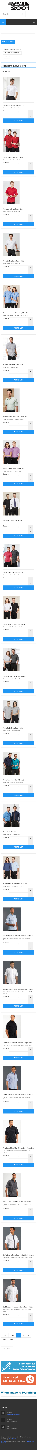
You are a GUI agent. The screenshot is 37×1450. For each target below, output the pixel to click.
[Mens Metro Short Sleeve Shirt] (11, 815)
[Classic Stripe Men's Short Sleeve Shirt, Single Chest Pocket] (12, 972)
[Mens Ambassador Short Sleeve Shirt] (11, 400)
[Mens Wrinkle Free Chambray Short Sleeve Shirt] (11, 296)
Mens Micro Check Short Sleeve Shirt (15, 884)
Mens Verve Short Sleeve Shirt (13, 209)
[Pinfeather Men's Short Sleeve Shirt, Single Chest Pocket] (12, 1078)
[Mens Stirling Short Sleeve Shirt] (11, 244)
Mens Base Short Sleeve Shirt (12, 520)
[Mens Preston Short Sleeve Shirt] (11, 88)
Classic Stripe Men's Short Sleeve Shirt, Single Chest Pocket (18, 989)
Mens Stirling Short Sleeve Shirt (13, 261)
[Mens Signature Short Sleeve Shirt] (11, 659)
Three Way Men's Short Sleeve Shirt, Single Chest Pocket (18, 935)
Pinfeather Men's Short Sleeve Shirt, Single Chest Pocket (18, 1094)
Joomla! (3, 1441)
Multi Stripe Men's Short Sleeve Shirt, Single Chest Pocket (18, 1201)
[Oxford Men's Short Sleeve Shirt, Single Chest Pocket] (12, 1238)
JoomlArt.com (12, 1439)
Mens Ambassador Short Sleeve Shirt (15, 416)
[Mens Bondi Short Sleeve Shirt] (11, 140)
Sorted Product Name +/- (13, 49)
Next (4, 1340)
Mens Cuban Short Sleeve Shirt (13, 572)
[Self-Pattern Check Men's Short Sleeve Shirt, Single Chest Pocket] (12, 1290)
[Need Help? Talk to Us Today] (18, 1379)
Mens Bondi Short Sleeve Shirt (13, 157)
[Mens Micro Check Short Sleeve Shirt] (11, 867)
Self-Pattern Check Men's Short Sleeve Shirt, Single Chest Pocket (18, 1307)
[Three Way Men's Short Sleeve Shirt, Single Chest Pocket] (12, 919)
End (11, 1340)
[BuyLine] (18, 1392)
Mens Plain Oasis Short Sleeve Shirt (14, 780)
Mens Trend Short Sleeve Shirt (13, 365)
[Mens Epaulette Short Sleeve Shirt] (11, 607)
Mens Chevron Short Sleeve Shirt (14, 468)
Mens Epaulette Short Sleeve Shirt (14, 624)
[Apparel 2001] (18, 6)
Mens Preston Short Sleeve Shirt (13, 105)
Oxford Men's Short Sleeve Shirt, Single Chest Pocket (18, 1255)
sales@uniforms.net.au (14, 1414)
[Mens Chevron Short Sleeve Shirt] (11, 452)
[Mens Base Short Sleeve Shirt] (11, 504)
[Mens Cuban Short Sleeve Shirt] (11, 555)
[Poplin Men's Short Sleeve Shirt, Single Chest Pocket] (12, 1026)
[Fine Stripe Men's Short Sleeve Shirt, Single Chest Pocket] (12, 1131)
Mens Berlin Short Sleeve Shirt (13, 728)
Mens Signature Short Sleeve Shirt (14, 676)
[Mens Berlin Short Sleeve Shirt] (11, 711)
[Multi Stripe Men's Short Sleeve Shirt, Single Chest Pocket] (12, 1185)
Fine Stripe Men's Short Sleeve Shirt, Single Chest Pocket (18, 1148)
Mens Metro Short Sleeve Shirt (13, 832)
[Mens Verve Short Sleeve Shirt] (11, 192)
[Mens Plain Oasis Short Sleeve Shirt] (11, 763)
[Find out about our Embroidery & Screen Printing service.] (18, 1366)
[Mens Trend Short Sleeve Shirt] (11, 348)
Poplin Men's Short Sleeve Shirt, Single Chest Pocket (18, 1043)
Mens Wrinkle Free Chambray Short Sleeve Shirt (18, 313)
